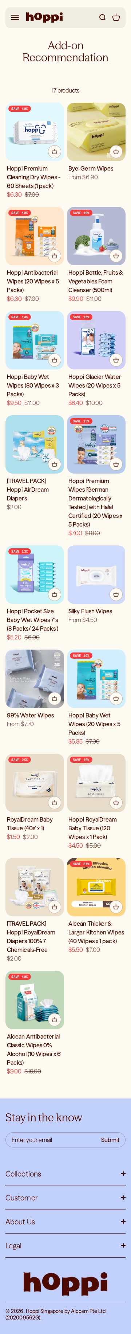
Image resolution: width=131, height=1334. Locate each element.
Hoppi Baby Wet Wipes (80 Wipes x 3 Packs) (33, 385)
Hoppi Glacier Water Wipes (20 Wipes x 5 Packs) (94, 385)
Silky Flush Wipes (90, 611)
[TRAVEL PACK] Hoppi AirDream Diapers (28, 489)
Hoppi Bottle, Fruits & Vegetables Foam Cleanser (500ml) (95, 281)
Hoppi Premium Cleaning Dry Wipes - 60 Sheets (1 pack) (33, 177)
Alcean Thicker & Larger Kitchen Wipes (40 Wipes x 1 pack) (96, 932)
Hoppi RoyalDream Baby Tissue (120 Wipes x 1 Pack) (92, 828)
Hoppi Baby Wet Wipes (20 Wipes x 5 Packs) (94, 724)
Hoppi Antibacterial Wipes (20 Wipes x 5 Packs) (33, 281)
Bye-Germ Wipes (90, 168)
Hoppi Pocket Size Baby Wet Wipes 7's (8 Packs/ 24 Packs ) (32, 619)
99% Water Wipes (30, 715)
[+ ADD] (54, 151)
